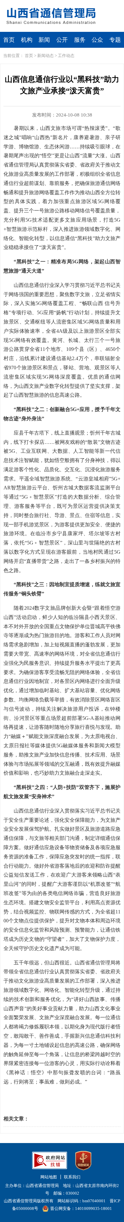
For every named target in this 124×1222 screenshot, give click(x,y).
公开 (62, 40)
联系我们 (72, 1177)
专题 (115, 40)
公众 (97, 40)
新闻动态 (45, 55)
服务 (80, 40)
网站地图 (48, 1177)
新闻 (44, 40)
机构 (26, 40)
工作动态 (66, 55)
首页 (9, 40)
